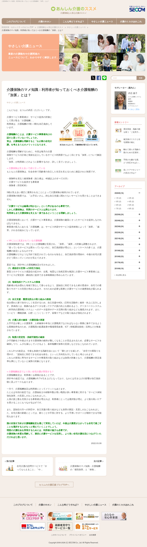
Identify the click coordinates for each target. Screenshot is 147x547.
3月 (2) (118, 201)
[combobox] (124, 78)
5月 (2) (118, 205)
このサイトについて (58, 534)
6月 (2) (131, 205)
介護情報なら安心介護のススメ (50, 27)
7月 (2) (118, 208)
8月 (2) (131, 208)
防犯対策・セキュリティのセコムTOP (17, 27)
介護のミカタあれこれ (131, 21)
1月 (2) (118, 198)
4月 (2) (131, 201)
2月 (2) (131, 198)
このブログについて (16, 21)
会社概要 (92, 534)
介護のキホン (44, 21)
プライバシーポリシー (77, 534)
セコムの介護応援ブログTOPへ (54, 484)
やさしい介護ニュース (102, 21)
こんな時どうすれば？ (73, 21)
